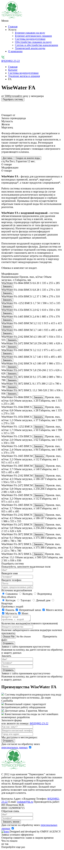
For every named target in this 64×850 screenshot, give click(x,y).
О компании (15, 51)
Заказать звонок (11, 821)
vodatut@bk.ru (25, 801)
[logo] (5, 831)
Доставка (7, 158)
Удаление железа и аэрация (24, 76)
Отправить (8, 643)
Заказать (7, 286)
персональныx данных (14, 747)
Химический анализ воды (30, 48)
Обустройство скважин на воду (33, 42)
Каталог (13, 69)
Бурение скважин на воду (30, 32)
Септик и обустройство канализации (36, 45)
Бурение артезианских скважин (33, 35)
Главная (12, 26)
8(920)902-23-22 (10, 60)
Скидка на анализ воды (28, 158)
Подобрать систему (13, 99)
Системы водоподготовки (30, 38)
